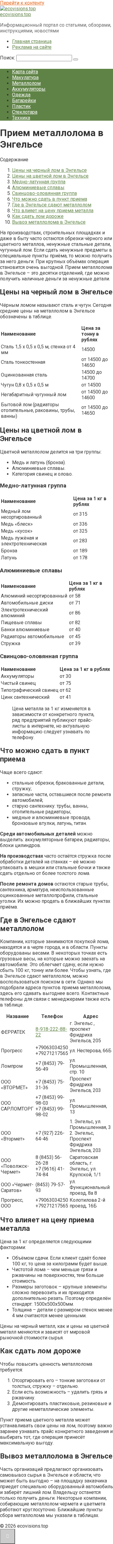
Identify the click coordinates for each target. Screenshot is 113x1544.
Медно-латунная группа (38, 182)
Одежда (21, 95)
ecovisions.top (15, 14)
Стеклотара (24, 112)
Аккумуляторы (29, 89)
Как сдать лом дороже (38, 216)
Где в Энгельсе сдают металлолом (51, 205)
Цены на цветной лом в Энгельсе (50, 176)
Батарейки (24, 100)
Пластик (21, 106)
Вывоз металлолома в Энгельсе (49, 222)
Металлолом (26, 83)
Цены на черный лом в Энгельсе (49, 170)
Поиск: (8, 58)
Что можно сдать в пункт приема (49, 199)
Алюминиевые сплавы (38, 187)
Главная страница (32, 41)
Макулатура (25, 77)
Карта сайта (25, 72)
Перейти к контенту (22, 3)
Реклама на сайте (32, 47)
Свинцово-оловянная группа (44, 193)
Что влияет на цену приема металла (52, 210)
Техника (21, 118)
